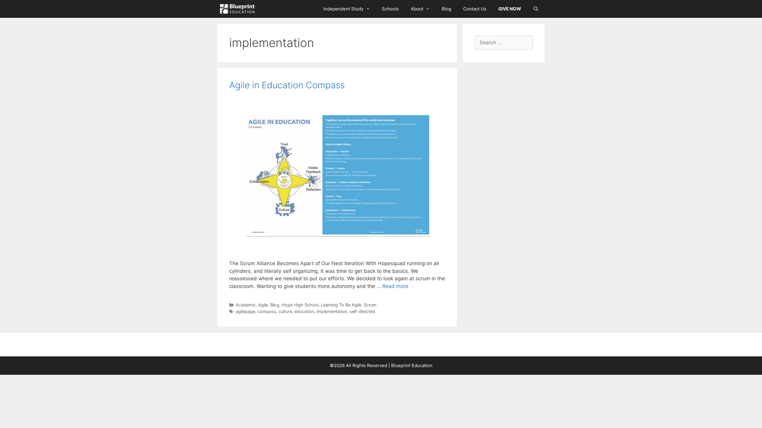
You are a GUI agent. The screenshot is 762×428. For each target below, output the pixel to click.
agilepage (245, 311)
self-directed (362, 311)
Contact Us (474, 9)
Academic (246, 304)
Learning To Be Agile (341, 304)
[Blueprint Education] (238, 9)
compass (266, 311)
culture (285, 311)
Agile (263, 304)
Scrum (370, 304)
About (417, 9)
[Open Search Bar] (536, 9)
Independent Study (343, 9)
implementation (331, 311)
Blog (446, 9)
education (304, 311)
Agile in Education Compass (287, 85)
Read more (395, 286)
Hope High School (300, 304)
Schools (390, 9)
